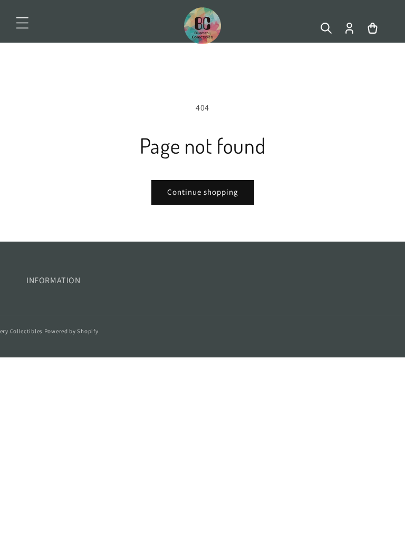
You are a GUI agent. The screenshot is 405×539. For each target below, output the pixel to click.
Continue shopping (202, 192)
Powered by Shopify (71, 331)
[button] (22, 23)
